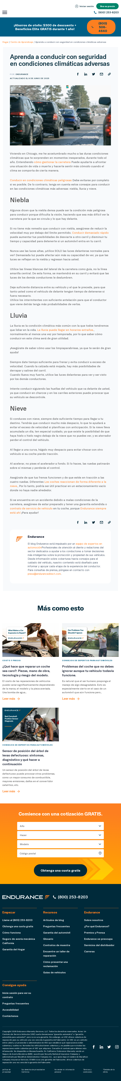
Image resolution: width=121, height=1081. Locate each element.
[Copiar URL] (109, 74)
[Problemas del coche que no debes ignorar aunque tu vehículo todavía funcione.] (90, 640)
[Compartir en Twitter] (93, 74)
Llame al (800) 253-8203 (17, 919)
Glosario (48, 938)
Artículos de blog (53, 919)
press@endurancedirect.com (44, 573)
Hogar (5, 42)
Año (22, 825)
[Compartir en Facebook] (77, 74)
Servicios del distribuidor (99, 945)
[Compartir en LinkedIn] (85, 74)
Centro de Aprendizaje (22, 42)
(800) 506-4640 (102, 27)
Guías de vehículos (54, 972)
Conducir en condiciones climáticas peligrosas (41, 180)
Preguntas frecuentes (56, 926)
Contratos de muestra (56, 945)
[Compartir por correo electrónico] (101, 74)
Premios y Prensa (94, 932)
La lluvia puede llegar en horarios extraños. (65, 329)
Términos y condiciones (87, 1071)
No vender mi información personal (65, 1071)
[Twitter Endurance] (109, 1047)
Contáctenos (10, 1015)
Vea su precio (107, 6)
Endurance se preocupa (98, 938)
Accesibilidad (10, 1009)
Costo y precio (11, 660)
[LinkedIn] (101, 1047)
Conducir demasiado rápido (90, 232)
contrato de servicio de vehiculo (31, 508)
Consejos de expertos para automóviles (87, 660)
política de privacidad (6, 1071)
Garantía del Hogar (13, 949)
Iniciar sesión (87, 6)
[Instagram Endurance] (117, 1047)
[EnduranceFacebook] (93, 1047)
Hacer (23, 835)
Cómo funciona (11, 932)
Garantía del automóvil (56, 932)
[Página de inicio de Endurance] (26, 897)
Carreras (89, 951)
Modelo (24, 844)
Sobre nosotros (93, 919)
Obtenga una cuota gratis (60, 870)
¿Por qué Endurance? (96, 926)
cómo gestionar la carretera (52, 162)
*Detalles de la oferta (109, 1071)
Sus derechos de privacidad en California (33, 1071)
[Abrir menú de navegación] (4, 12)
